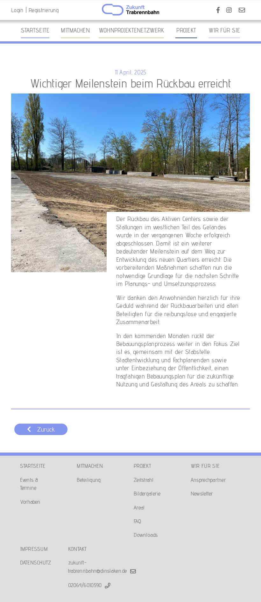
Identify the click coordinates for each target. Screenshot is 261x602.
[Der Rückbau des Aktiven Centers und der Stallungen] (130, 183)
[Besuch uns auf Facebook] (218, 10)
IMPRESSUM (34, 548)
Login (17, 10)
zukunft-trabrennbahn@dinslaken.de (97, 566)
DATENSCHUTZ (35, 562)
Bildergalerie (147, 493)
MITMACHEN (89, 465)
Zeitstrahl (143, 479)
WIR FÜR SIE (205, 465)
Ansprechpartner (208, 479)
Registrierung (44, 10)
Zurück (46, 429)
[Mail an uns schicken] (242, 10)
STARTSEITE (33, 465)
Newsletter (202, 493)
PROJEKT (142, 465)
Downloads (146, 534)
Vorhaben (30, 501)
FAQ (137, 521)
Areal (139, 507)
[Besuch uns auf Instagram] (229, 10)
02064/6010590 (85, 585)
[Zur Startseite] (130, 10)
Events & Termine (29, 483)
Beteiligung (89, 479)
